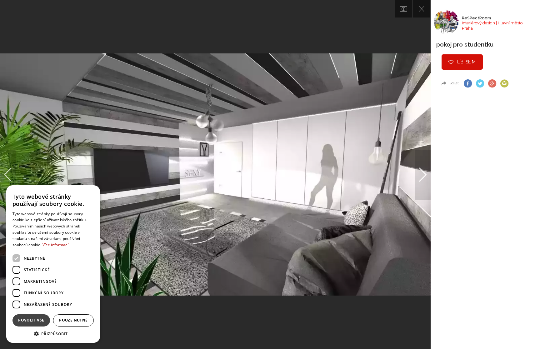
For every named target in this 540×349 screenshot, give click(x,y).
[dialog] (53, 264)
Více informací (55, 244)
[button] (53, 334)
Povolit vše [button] (31, 320)
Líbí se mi (467, 61)
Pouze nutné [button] (73, 320)
